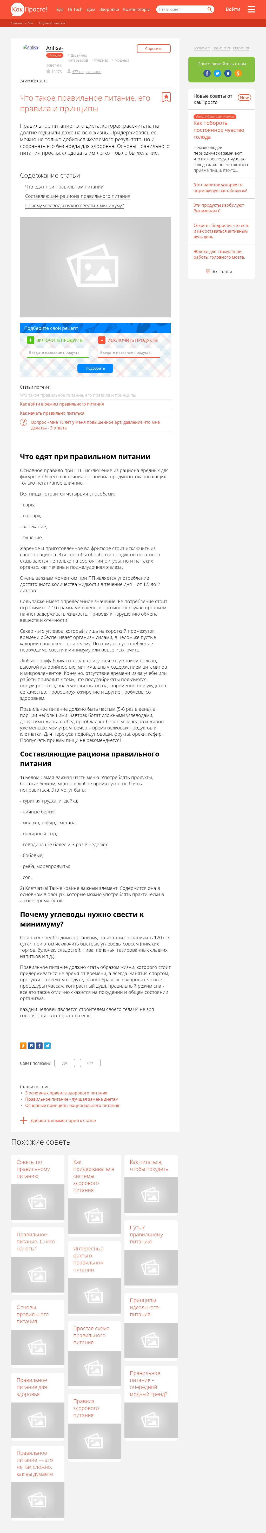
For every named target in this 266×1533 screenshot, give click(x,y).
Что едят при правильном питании (64, 187)
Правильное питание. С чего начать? (36, 1241)
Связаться (241, 47)
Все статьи (221, 271)
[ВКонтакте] (227, 73)
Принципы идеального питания (144, 1307)
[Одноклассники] (238, 73)
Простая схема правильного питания (91, 1335)
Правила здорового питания (86, 1408)
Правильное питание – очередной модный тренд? (148, 1383)
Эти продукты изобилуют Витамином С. (219, 208)
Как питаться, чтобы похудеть (149, 1165)
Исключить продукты (133, 340)
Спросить (153, 48)
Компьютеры (136, 9)
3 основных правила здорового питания (66, 1093)
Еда (60, 9)
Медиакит (202, 47)
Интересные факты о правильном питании (88, 1259)
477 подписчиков (86, 71)
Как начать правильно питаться (52, 413)
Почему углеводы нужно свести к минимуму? (74, 205)
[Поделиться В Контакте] (31, 1045)
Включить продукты (60, 340)
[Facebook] (207, 73)
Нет (90, 1062)
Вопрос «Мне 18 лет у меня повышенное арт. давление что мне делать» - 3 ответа (95, 425)
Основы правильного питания (33, 1314)
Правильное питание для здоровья (32, 1387)
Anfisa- (54, 47)
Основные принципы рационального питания (72, 1105)
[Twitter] (217, 73)
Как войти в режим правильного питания (62, 404)
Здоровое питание (51, 23)
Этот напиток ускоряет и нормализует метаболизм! (220, 187)
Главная (17, 23)
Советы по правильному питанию (33, 1168)
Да (64, 1062)
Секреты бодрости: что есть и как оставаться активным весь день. (221, 231)
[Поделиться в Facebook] (39, 1045)
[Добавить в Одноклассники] (23, 1045)
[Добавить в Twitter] (47, 1045)
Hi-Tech (75, 9)
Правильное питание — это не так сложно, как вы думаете (35, 1463)
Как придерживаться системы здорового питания (93, 1175)
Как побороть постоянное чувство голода (219, 129)
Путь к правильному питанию (146, 1234)
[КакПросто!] (29, 9)
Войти (233, 9)
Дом (91, 9)
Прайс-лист (221, 47)
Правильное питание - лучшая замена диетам (71, 1099)
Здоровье (109, 9)
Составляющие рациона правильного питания (77, 196)
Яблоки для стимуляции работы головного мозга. (219, 254)
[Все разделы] (251, 9)
